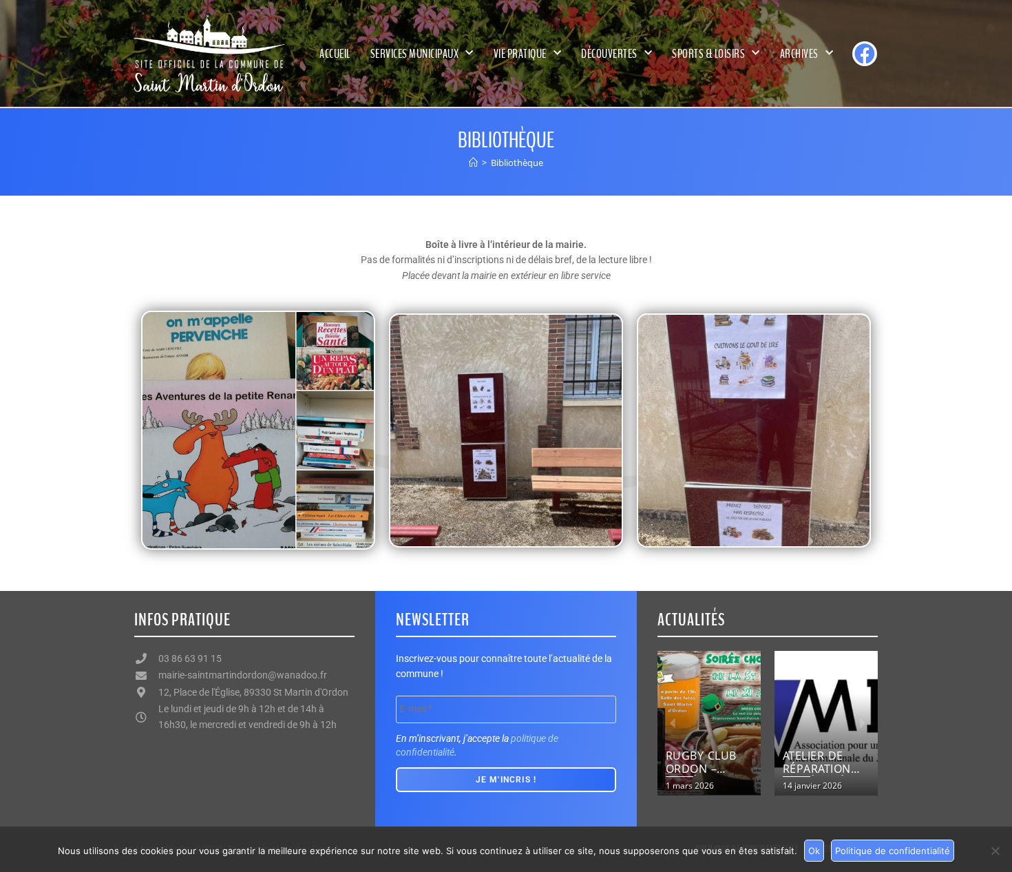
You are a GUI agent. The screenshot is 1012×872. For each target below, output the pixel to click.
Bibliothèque (517, 162)
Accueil (334, 53)
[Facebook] (864, 53)
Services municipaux (414, 53)
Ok (814, 850)
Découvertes (609, 53)
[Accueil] (473, 162)
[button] (673, 723)
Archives (799, 53)
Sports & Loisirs (708, 53)
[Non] (995, 851)
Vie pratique (520, 53)
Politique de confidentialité (892, 850)
